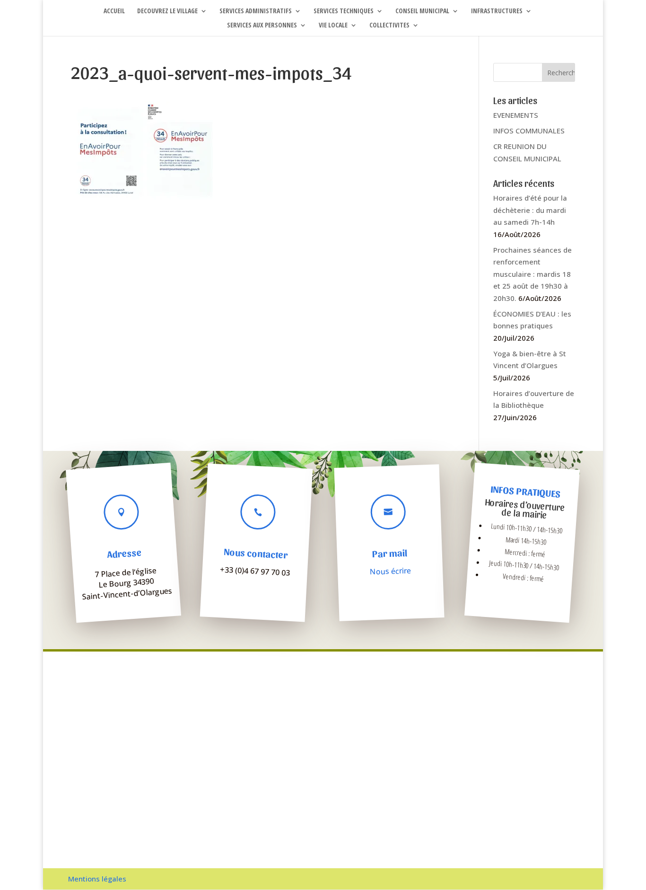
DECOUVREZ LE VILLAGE (167, 11)
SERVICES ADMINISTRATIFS (255, 11)
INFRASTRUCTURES (497, 11)
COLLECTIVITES (389, 25)
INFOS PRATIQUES (525, 492)
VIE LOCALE (333, 25)
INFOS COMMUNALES (529, 130)
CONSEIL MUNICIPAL (422, 11)
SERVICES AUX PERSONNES (262, 25)
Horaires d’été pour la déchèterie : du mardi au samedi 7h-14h (530, 210)
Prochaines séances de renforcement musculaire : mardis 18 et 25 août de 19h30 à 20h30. (532, 274)
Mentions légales (97, 878)
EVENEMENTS (515, 115)
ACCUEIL (114, 11)
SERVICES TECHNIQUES (344, 11)
